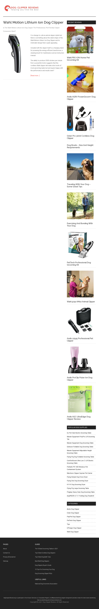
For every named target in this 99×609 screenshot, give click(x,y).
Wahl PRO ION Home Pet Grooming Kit (78, 58)
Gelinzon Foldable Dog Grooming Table (80, 447)
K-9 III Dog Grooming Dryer (76, 484)
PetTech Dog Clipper (74, 520)
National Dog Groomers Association (46, 584)
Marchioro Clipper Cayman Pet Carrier (79, 473)
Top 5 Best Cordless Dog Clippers (45, 553)
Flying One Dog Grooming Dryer (77, 481)
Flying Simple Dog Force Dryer (77, 477)
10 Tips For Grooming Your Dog (45, 569)
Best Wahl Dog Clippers (42, 561)
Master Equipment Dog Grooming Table (80, 443)
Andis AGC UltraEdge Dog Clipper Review (78, 418)
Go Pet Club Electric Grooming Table (79, 433)
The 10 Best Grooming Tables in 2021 (46, 548)
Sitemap (5, 561)
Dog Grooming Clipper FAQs (43, 573)
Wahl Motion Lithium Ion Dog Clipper (33, 22)
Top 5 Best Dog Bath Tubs (43, 557)
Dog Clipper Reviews (21, 8)
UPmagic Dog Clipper (74, 528)
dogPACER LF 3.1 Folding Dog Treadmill (80, 496)
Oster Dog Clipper (73, 513)
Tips (68, 524)
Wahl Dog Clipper (73, 532)
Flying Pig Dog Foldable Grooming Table (80, 457)
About (5, 548)
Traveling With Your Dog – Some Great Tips (78, 185)
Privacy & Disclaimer (9, 557)
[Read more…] (35, 76)
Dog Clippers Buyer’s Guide (43, 565)
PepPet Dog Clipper (74, 517)
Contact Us (6, 553)
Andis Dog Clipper (73, 509)
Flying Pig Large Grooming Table (78, 488)
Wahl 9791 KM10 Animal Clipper (81, 301)
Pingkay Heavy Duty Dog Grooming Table (81, 492)
